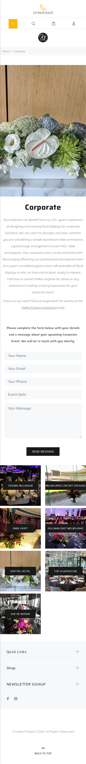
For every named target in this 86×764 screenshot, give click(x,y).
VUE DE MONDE (20, 614)
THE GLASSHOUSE (65, 571)
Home (6, 51)
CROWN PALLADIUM (20, 485)
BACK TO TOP (43, 753)
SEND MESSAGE (43, 451)
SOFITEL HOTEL (20, 571)
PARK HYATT (20, 528)
